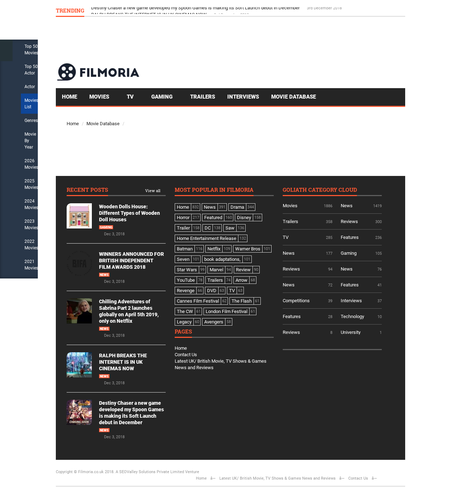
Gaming (162, 97)
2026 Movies (31, 164)
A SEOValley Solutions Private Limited (150, 472)
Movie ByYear (30, 141)
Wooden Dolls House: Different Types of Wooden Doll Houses (129, 213)
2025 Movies (31, 184)
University (351, 332)
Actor (29, 86)
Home (69, 97)
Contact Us (186, 354)
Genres (31, 120)
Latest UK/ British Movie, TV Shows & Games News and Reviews (277, 478)
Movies (100, 97)
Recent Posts (87, 190)
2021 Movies (31, 265)
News (104, 275)
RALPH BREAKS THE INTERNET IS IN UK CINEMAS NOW (123, 362)
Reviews (349, 221)
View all (152, 191)
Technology (352, 316)
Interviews (243, 97)
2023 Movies (31, 224)
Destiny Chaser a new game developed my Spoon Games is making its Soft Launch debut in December (196, 10)
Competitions (296, 300)
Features (350, 237)
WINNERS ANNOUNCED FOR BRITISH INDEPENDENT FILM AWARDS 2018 (131, 260)
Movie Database (293, 97)
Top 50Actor (31, 70)
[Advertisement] (274, 39)
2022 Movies (31, 244)
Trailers (202, 97)
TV (131, 97)
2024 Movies (31, 204)
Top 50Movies (31, 49)
